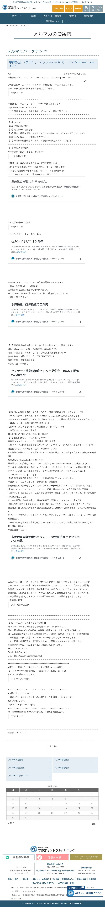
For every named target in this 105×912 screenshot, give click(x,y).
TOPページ (16, 16)
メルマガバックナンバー (18, 776)
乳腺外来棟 (81, 879)
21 (79, 808)
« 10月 (11, 823)
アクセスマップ (21, 873)
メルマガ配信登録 (61, 760)
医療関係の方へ (52, 21)
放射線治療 (88, 16)
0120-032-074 (58, 873)
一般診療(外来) (19, 156)
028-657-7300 (58, 867)
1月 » (94, 824)
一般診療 (32, 16)
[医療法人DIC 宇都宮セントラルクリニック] (52, 849)
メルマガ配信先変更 (16, 768)
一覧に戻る (52, 746)
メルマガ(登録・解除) (65, 883)
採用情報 (92, 879)
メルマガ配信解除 (61, 768)
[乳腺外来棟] (52, 857)
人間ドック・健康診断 (53, 16)
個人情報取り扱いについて (43, 883)
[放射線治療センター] (19, 857)
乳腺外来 (72, 16)
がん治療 (55, 879)
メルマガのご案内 (20, 604)
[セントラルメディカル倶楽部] (86, 857)
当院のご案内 (13, 879)
